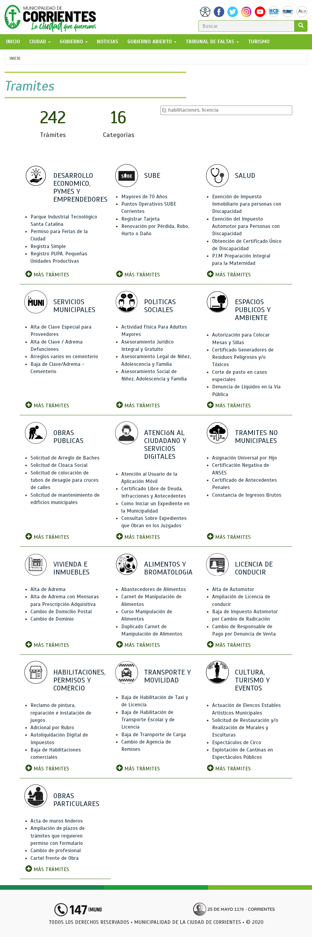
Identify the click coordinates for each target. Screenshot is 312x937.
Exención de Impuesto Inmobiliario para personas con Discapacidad (246, 204)
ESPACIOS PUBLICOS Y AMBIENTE (253, 309)
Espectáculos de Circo (236, 742)
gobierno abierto (150, 41)
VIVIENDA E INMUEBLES (71, 568)
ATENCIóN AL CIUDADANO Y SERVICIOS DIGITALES (165, 444)
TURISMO (259, 41)
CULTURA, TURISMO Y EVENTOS (252, 680)
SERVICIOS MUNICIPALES (74, 305)
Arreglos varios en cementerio (64, 356)
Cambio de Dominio (52, 619)
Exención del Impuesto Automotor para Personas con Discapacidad (246, 226)
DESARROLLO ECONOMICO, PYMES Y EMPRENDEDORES (80, 187)
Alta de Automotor (233, 589)
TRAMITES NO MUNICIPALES (256, 436)
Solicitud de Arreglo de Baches (64, 458)
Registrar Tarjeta (140, 219)
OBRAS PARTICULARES (76, 799)
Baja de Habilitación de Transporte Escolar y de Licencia (148, 719)
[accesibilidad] (205, 11)
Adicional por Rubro (52, 727)
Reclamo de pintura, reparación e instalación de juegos (60, 712)
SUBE (152, 175)
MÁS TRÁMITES (50, 275)
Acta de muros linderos (56, 821)
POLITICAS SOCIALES (160, 305)
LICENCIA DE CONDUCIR (254, 568)
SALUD (245, 175)
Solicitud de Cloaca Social (58, 465)
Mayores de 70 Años (144, 196)
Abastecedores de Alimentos (153, 589)
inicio (13, 41)
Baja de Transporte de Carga (153, 734)
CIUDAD (38, 41)
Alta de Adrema (48, 589)
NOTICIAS (107, 41)
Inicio (14, 58)
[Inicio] (53, 17)
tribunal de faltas (211, 41)
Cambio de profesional (55, 850)
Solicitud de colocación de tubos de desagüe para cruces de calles (64, 480)
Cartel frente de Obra (54, 858)
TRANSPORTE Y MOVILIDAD (167, 676)
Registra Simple (48, 246)
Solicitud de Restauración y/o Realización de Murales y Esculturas (245, 727)
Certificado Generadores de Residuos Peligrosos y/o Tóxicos (243, 357)
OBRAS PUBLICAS (68, 436)
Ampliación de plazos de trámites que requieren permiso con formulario (57, 835)
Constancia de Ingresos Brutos (246, 495)
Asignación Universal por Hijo (244, 458)
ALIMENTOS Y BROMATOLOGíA (168, 568)
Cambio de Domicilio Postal (61, 611)
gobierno (72, 41)
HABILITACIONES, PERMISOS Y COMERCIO (79, 680)
